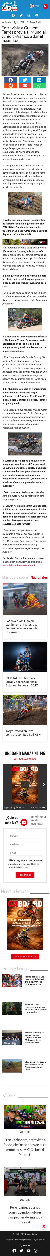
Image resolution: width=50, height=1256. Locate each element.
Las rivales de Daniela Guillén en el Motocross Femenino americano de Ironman (21, 626)
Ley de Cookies (39, 1240)
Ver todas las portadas (25, 758)
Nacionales (7, 22)
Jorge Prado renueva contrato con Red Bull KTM (23, 732)
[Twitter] (21, 15)
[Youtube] (36, 15)
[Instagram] (29, 15)
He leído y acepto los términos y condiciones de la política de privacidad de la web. (25, 864)
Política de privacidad (23, 1240)
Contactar (9, 1240)
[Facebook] (13, 15)
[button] (10, 80)
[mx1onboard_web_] (25, 244)
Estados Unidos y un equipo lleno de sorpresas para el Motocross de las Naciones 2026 (34, 1037)
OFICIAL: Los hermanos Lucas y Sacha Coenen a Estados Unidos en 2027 (22, 681)
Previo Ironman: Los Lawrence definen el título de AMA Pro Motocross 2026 (34, 980)
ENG (37, 6)
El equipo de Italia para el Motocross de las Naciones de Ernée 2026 (35, 1066)
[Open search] (45, 6)
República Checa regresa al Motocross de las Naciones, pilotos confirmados (36, 1008)
